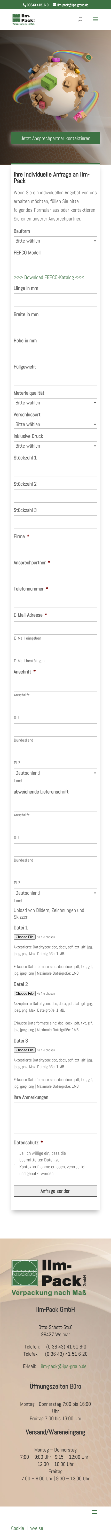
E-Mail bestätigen (29, 660)
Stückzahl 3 (25, 510)
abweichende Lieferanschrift (41, 791)
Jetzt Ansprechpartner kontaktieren (55, 138)
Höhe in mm (25, 340)
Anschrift (25, 671)
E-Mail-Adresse (30, 615)
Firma (21, 536)
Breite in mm (26, 314)
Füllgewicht (25, 366)
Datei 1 (21, 927)
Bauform (22, 231)
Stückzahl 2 (25, 483)
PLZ (17, 762)
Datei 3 (21, 1040)
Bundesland (23, 740)
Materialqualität (29, 393)
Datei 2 (21, 984)
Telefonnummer (31, 588)
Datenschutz (28, 1142)
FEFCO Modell (27, 252)
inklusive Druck (28, 436)
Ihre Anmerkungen (31, 1097)
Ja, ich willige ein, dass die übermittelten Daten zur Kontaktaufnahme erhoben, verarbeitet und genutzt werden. (52, 1163)
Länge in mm (26, 288)
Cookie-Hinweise (27, 1528)
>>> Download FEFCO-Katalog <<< (49, 277)
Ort (17, 717)
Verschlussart (27, 414)
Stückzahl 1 (25, 457)
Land (18, 780)
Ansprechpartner (32, 562)
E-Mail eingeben (27, 638)
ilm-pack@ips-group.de (63, 1366)
